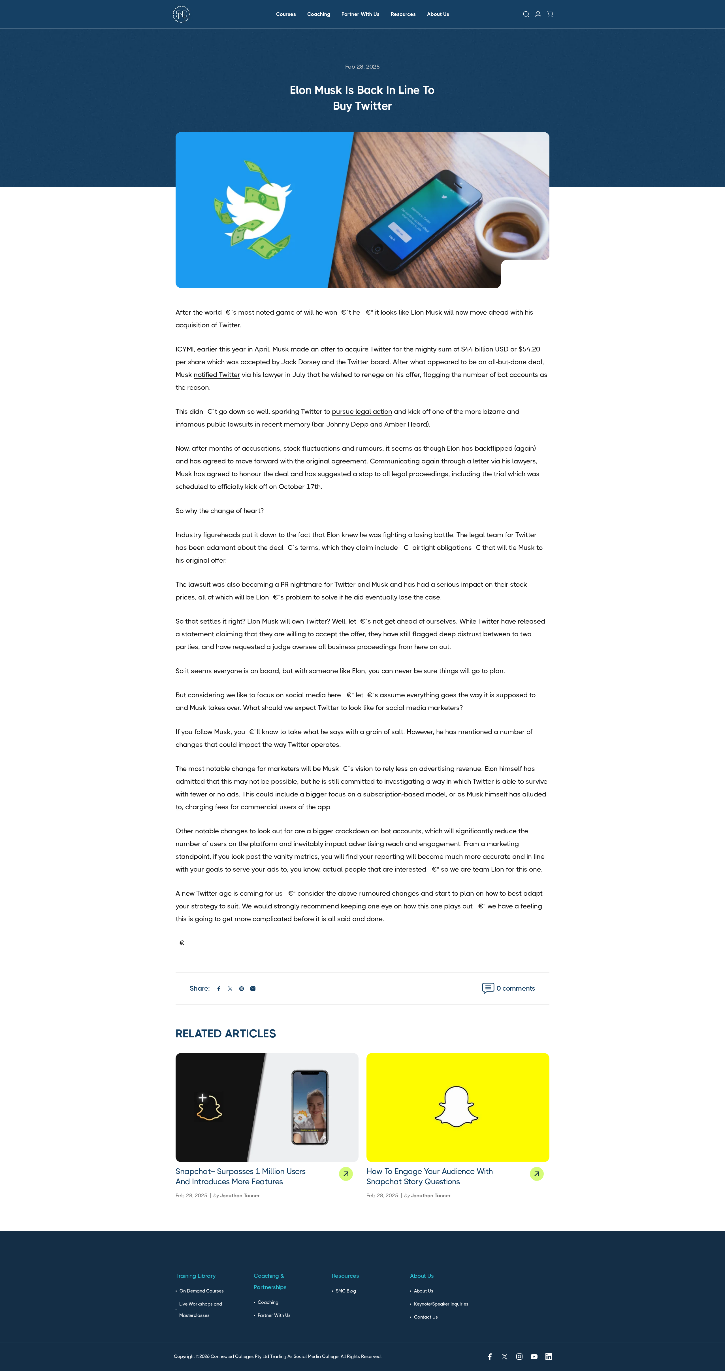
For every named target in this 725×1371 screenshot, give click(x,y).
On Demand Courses (202, 1291)
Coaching (268, 1302)
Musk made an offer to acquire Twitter (331, 349)
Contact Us (426, 1317)
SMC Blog (346, 1291)
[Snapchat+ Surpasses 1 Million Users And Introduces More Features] (267, 1107)
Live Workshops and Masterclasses (200, 1309)
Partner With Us (274, 1315)
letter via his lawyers (504, 461)
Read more (346, 1174)
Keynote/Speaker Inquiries (441, 1304)
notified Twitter (217, 375)
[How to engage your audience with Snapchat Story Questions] (457, 1107)
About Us (423, 1291)
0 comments (516, 988)
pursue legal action (362, 412)
